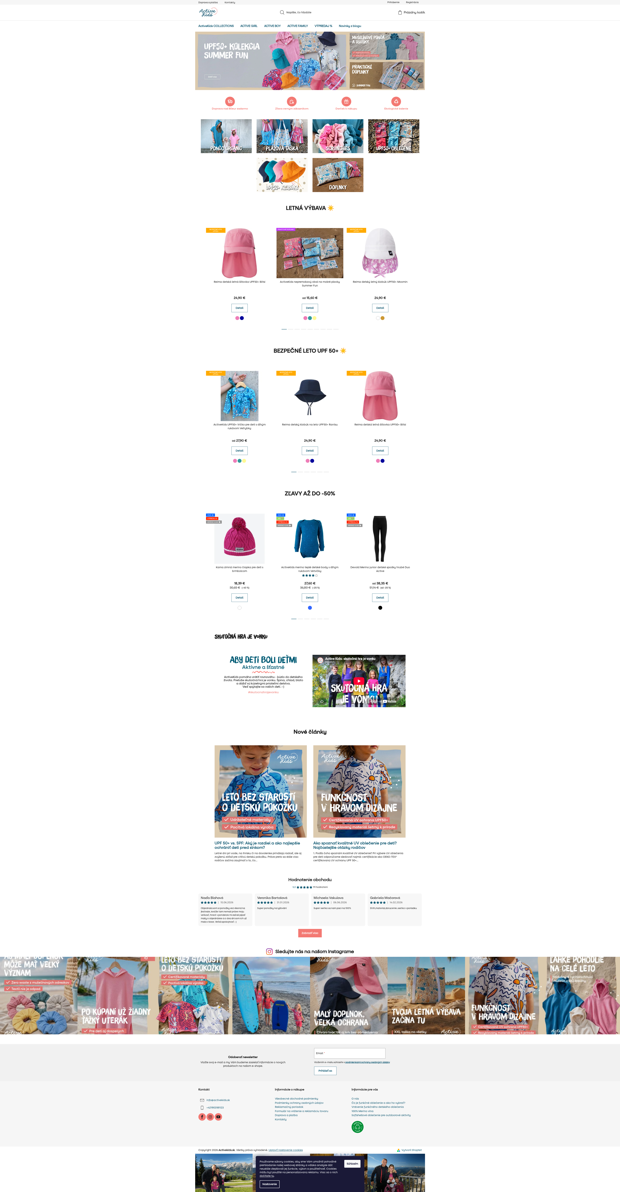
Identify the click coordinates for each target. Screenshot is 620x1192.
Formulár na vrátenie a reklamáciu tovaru (301, 1111)
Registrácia (412, 2)
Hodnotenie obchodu (310, 880)
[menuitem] (216, 26)
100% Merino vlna (362, 1111)
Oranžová (382, 318)
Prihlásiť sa (325, 1070)
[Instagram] (210, 1117)
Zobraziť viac (310, 933)
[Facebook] (202, 1117)
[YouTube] (218, 1117)
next (419, 277)
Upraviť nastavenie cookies (286, 1150)
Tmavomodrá (242, 318)
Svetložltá (314, 318)
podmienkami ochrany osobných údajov (367, 1062)
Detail (239, 308)
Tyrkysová (310, 318)
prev (201, 277)
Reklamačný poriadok (289, 1107)
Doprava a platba (208, 2)
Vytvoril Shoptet (412, 1150)
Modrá (310, 608)
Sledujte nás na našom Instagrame (314, 952)
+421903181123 (215, 1107)
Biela (378, 318)
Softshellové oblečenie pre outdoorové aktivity (381, 1115)
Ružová (237, 318)
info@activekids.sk (218, 1100)
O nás (355, 1098)
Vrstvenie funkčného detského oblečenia (378, 1107)
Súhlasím (352, 1163)
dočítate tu (267, 1176)
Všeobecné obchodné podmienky (296, 1098)
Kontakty (230, 2)
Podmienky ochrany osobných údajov (299, 1102)
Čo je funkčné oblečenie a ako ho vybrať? (378, 1102)
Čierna (380, 608)
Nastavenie (269, 1184)
